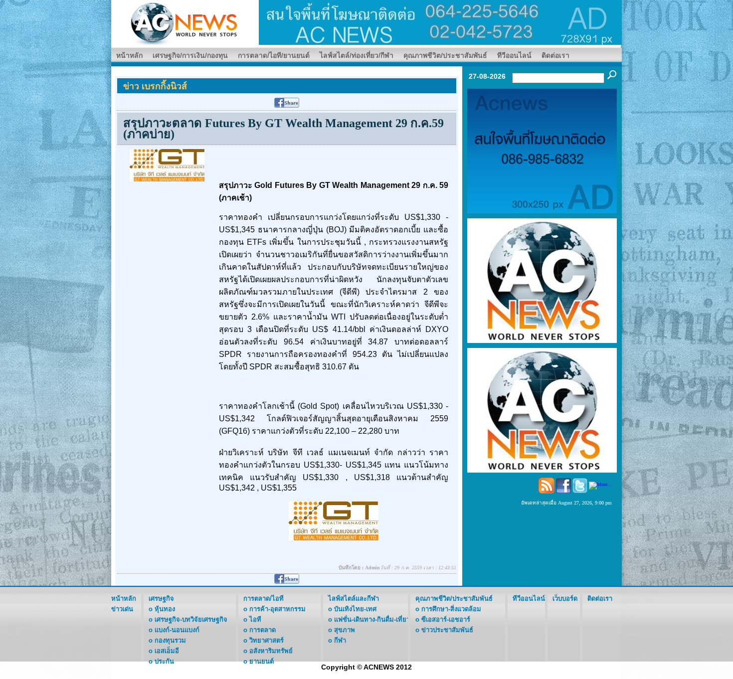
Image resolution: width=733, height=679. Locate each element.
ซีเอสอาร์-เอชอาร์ (445, 619)
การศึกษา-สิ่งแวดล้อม (451, 609)
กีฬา (340, 640)
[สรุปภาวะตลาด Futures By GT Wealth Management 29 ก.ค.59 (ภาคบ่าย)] (167, 165)
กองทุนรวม (170, 640)
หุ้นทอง (165, 609)
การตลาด (262, 630)
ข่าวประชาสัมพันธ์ (447, 630)
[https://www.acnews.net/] (440, 21)
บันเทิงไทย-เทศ (355, 609)
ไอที (255, 619)
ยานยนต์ (261, 661)
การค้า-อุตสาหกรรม (277, 609)
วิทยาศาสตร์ (266, 640)
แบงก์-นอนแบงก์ (177, 630)
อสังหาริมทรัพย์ (271, 651)
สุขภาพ (344, 630)
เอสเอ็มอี (167, 651)
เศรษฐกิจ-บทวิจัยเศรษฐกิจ (191, 619)
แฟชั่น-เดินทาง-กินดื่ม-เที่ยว (372, 619)
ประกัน (164, 661)
